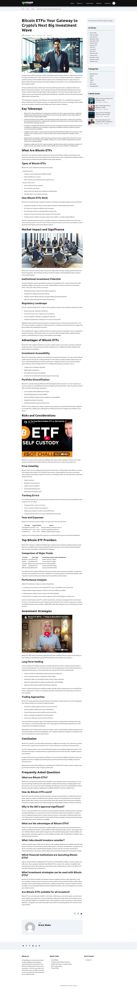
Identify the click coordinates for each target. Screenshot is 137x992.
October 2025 (94, 43)
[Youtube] (23, 945)
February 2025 (94, 53)
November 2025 (94, 41)
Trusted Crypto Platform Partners (60, 962)
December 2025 (94, 39)
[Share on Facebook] (74, 913)
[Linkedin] (36, 945)
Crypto (92, 80)
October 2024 (94, 61)
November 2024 (94, 59)
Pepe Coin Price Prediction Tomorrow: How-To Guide (102, 113)
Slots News (93, 84)
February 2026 (94, 35)
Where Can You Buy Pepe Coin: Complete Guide (104, 99)
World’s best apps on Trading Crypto (61, 964)
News (91, 82)
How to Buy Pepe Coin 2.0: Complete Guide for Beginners (104, 120)
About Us (99, 3)
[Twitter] (29, 945)
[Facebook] (26, 945)
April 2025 (93, 51)
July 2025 (92, 47)
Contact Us (108, 3)
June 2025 (93, 49)
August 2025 (93, 45)
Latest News (89, 3)
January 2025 (93, 55)
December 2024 (94, 57)
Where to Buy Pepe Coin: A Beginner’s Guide (103, 106)
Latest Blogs (54, 960)
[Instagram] (32, 945)
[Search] (113, 3)
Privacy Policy (55, 968)
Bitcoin (33, 9)
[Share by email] (81, 913)
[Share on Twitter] (78, 913)
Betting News (93, 74)
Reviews (79, 3)
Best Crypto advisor (56, 966)
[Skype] (39, 945)
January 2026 (93, 37)
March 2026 (93, 32)
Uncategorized (94, 86)
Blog (28, 9)
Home (72, 3)
